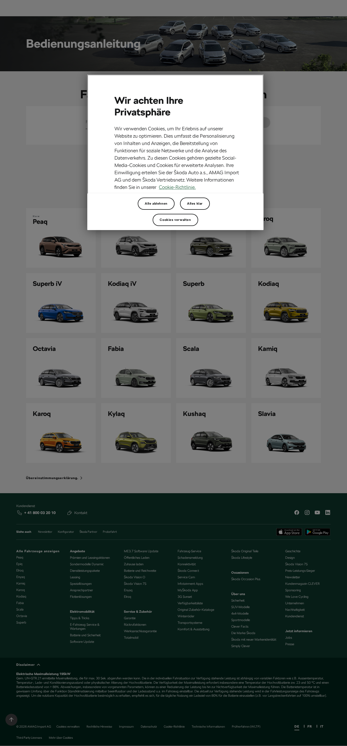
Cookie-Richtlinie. (177, 187)
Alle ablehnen (156, 203)
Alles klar (195, 203)
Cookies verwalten (175, 220)
